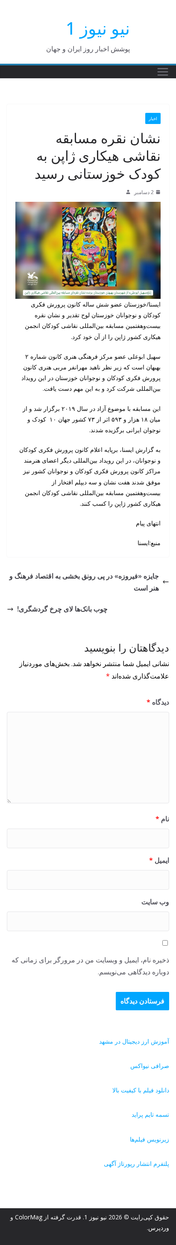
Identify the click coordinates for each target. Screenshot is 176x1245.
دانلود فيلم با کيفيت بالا (140, 1090)
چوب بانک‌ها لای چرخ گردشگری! (62, 609)
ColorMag (28, 1217)
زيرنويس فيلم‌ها (149, 1139)
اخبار (153, 118)
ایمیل (159, 860)
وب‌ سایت (155, 901)
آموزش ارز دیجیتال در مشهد (134, 1041)
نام (162, 818)
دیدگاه (158, 702)
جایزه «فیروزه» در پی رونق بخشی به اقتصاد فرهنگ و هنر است (84, 582)
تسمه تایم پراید (150, 1114)
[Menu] (162, 71)
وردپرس (158, 1228)
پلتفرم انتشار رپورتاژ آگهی (136, 1163)
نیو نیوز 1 (98, 28)
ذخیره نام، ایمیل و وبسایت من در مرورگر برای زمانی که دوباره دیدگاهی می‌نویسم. (90, 966)
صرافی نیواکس (149, 1066)
